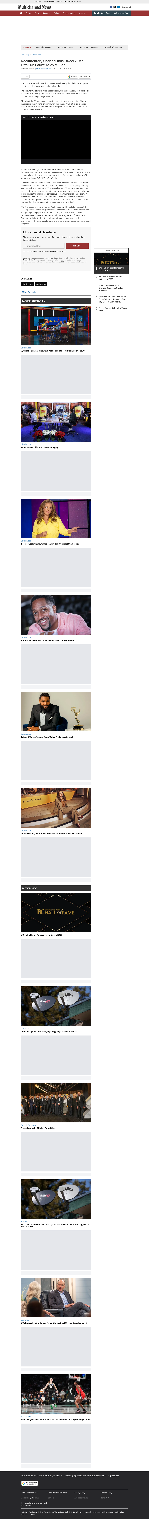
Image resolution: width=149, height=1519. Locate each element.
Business (46, 13)
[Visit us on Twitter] (114, 7)
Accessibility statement (30, 1498)
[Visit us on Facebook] (111, 7)
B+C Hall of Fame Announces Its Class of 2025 (112, 278)
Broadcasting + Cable (53, 2)
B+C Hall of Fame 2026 (113, 47)
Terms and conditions (29, 1493)
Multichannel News (72, 2)
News (28, 13)
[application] (56, 139)
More (81, 13)
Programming (69, 13)
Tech (37, 13)
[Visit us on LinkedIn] (118, 7)
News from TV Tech (65, 47)
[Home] (21, 13)
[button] (126, 7)
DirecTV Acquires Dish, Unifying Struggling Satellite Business (111, 288)
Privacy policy (79, 1493)
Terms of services (51, 258)
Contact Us (105, 1498)
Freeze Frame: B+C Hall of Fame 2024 (113, 309)
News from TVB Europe (89, 47)
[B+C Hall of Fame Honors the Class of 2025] (111, 263)
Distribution (37, 55)
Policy (56, 13)
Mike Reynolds (28, 69)
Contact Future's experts (57, 1493)
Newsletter (86, 76)
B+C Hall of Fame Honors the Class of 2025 (111, 269)
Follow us (74, 76)
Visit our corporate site (109, 1476)
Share (27, 76)
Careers (51, 1498)
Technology (25, 55)
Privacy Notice (28, 260)
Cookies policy (106, 1493)
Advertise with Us (81, 1498)
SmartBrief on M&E (43, 47)
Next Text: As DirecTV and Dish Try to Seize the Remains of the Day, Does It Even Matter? (112, 299)
